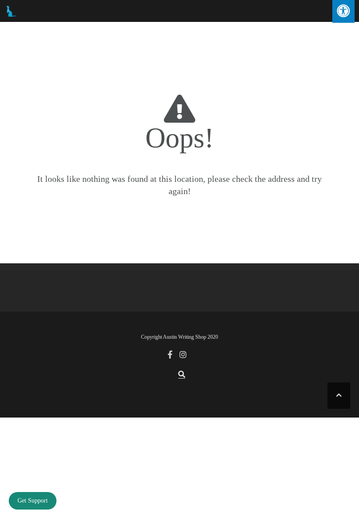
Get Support (33, 500)
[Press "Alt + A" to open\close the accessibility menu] (343, 11)
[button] (181, 375)
